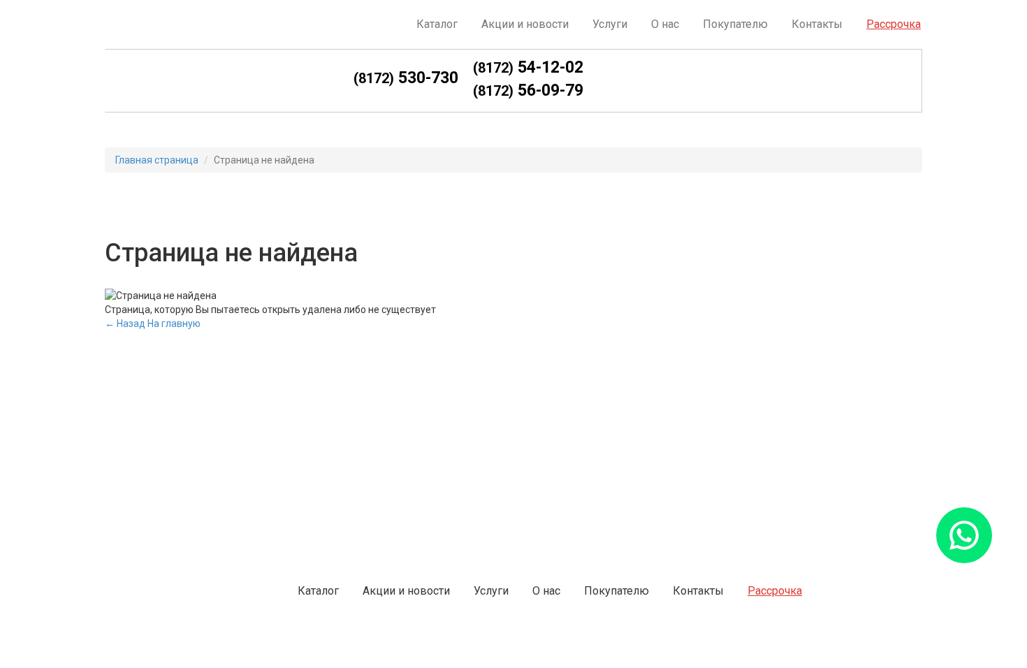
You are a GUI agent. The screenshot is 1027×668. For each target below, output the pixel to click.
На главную (174, 323)
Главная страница (156, 160)
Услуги (609, 24)
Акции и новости (525, 24)
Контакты (817, 24)
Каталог (437, 24)
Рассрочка (893, 24)
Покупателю (735, 24)
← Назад (125, 323)
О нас (665, 24)
